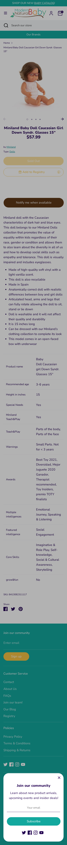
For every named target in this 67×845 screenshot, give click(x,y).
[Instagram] (36, 833)
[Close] (59, 777)
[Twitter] (24, 833)
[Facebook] (30, 833)
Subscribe (34, 821)
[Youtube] (41, 833)
